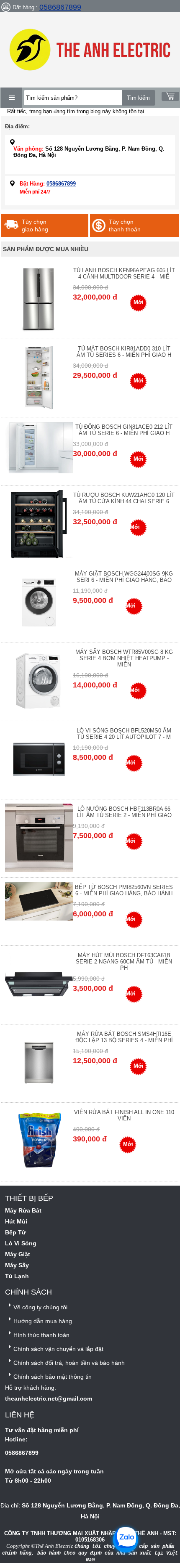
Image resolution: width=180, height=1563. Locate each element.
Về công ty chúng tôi (40, 1307)
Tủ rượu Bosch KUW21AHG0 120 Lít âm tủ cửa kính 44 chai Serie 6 (124, 498)
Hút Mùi (16, 1221)
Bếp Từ (15, 1232)
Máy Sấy (17, 1265)
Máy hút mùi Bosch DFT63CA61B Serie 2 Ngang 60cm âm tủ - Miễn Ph (124, 961)
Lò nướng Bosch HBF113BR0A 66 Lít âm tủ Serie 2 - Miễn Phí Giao (124, 812)
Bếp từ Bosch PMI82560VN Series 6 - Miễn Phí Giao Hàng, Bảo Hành (124, 890)
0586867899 (60, 7)
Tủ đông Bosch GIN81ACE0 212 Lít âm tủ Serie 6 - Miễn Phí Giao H (123, 430)
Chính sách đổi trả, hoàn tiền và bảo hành (69, 1362)
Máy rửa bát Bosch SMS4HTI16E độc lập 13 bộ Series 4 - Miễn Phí (124, 1037)
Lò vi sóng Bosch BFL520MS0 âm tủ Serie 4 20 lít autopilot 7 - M (124, 733)
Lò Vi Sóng (20, 1243)
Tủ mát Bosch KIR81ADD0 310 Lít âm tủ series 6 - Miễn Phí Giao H (124, 351)
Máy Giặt (17, 1254)
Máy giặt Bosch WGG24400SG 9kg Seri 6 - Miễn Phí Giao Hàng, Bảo (124, 577)
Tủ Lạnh (17, 1276)
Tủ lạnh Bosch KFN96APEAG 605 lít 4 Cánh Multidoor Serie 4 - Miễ (124, 273)
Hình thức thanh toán (41, 1335)
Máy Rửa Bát (23, 1210)
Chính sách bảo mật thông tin (52, 1376)
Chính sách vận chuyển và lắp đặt (58, 1348)
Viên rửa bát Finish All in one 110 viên (124, 1115)
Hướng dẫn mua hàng (42, 1321)
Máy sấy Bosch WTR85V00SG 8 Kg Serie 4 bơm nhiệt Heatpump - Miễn (124, 658)
